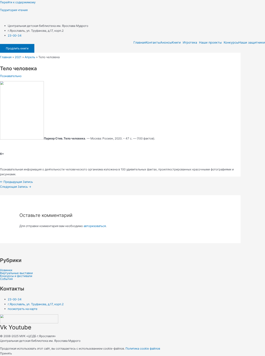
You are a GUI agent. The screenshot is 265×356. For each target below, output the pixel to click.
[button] (177, 42)
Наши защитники (252, 42)
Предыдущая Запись (16, 182)
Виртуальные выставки (16, 273)
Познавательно (11, 76)
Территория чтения (14, 10)
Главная (139, 42)
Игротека (190, 42)
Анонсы (166, 42)
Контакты (153, 42)
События (6, 278)
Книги (176, 42)
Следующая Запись (15, 187)
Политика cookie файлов (143, 348)
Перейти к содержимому (18, 2)
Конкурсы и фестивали (16, 275)
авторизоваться (95, 226)
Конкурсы (231, 42)
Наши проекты (210, 42)
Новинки (6, 270)
